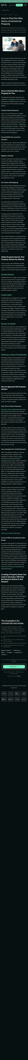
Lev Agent (9, 652)
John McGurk (12, 99)
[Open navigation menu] (25, 5)
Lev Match (3, 654)
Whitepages (22, 124)
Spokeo (12, 355)
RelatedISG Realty (6, 460)
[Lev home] (4, 5)
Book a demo (12, 5)
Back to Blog (6, 10)
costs (9, 370)
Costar (18, 491)
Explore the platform (6, 650)
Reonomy (4, 324)
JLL (22, 551)
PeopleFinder (7, 126)
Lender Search (18, 652)
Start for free (19, 5)
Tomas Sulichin (18, 456)
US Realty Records (7, 274)
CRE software (17, 650)
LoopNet (12, 324)
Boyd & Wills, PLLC (6, 411)
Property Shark (6, 295)
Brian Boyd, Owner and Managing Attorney (12, 409)
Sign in (19, 676)
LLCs (23, 482)
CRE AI (2, 652)
